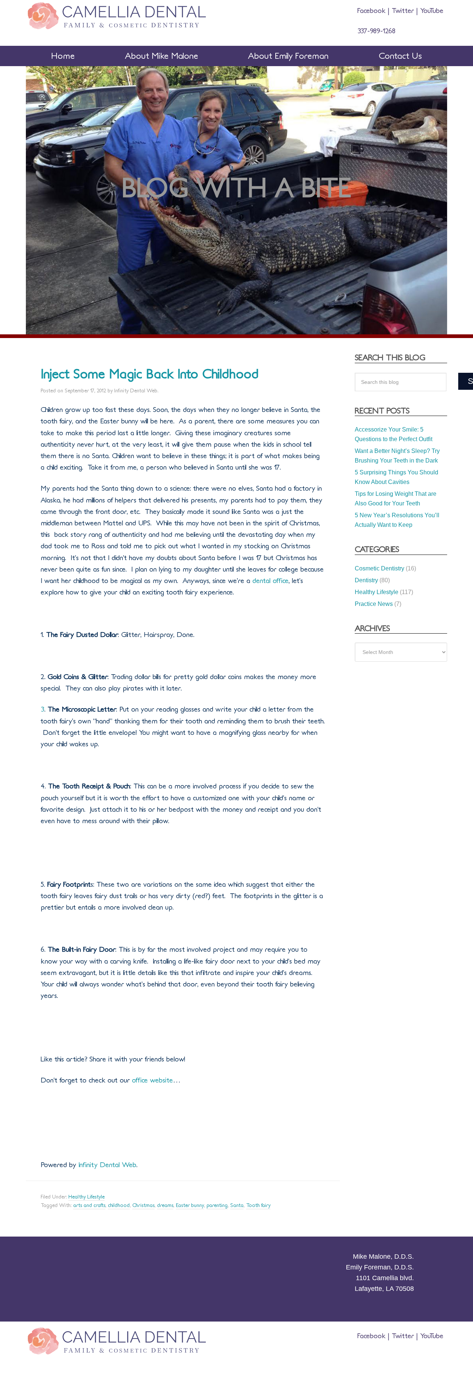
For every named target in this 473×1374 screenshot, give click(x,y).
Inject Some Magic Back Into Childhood (150, 374)
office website (152, 1080)
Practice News (374, 604)
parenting (217, 1205)
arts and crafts (89, 1205)
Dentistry (366, 580)
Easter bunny (190, 1205)
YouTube (430, 10)
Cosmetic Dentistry (379, 568)
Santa (237, 1205)
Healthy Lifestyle (86, 1197)
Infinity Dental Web (106, 1164)
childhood (119, 1205)
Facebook (372, 10)
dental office (270, 580)
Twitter (402, 10)
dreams (165, 1205)
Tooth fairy (258, 1205)
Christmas (143, 1205)
